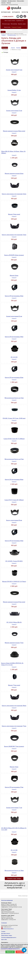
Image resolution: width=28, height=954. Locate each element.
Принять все (10, 951)
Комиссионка (7, 27)
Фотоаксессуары (6, 23)
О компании (4, 0)
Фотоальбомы (14, 23)
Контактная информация (7, 900)
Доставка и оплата (12, 0)
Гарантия (9, 2)
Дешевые (18, 47)
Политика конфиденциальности (8, 937)
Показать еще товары (14, 878)
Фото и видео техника (10, 20)
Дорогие (13, 47)
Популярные (5, 49)
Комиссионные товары (6, 935)
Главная (3, 34)
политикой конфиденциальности (10, 948)
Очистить (24, 47)
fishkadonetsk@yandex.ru (8, 928)
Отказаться (20, 951)
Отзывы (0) (14, 71)
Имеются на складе (16, 49)
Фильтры (4, 47)
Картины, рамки (22, 23)
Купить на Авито (20, 0)
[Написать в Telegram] (24, 950)
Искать (3, 31)
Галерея (3, 931)
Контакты (3, 2)
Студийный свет (20, 20)
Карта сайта (4, 939)
